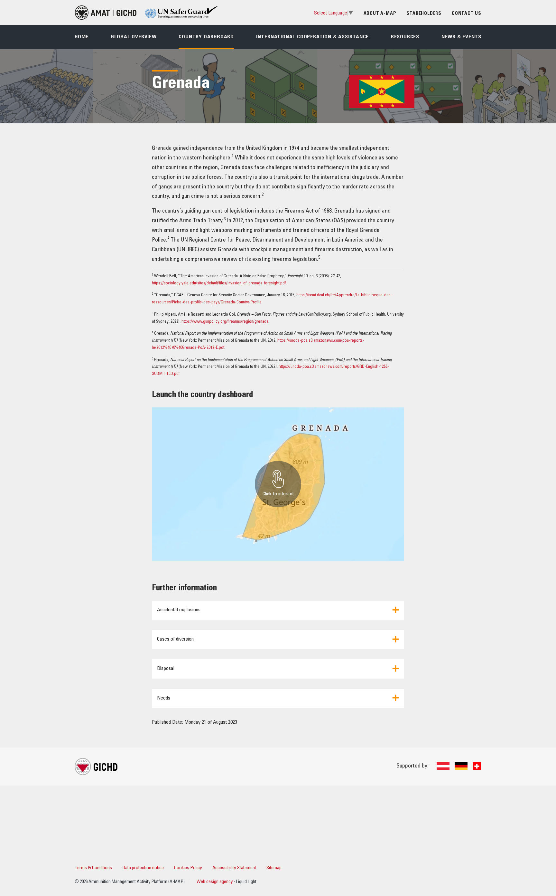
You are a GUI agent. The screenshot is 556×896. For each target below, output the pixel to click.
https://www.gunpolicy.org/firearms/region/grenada (224, 322)
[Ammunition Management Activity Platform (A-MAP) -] (105, 12)
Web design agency (215, 882)
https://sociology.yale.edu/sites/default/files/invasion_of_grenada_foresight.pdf (219, 283)
